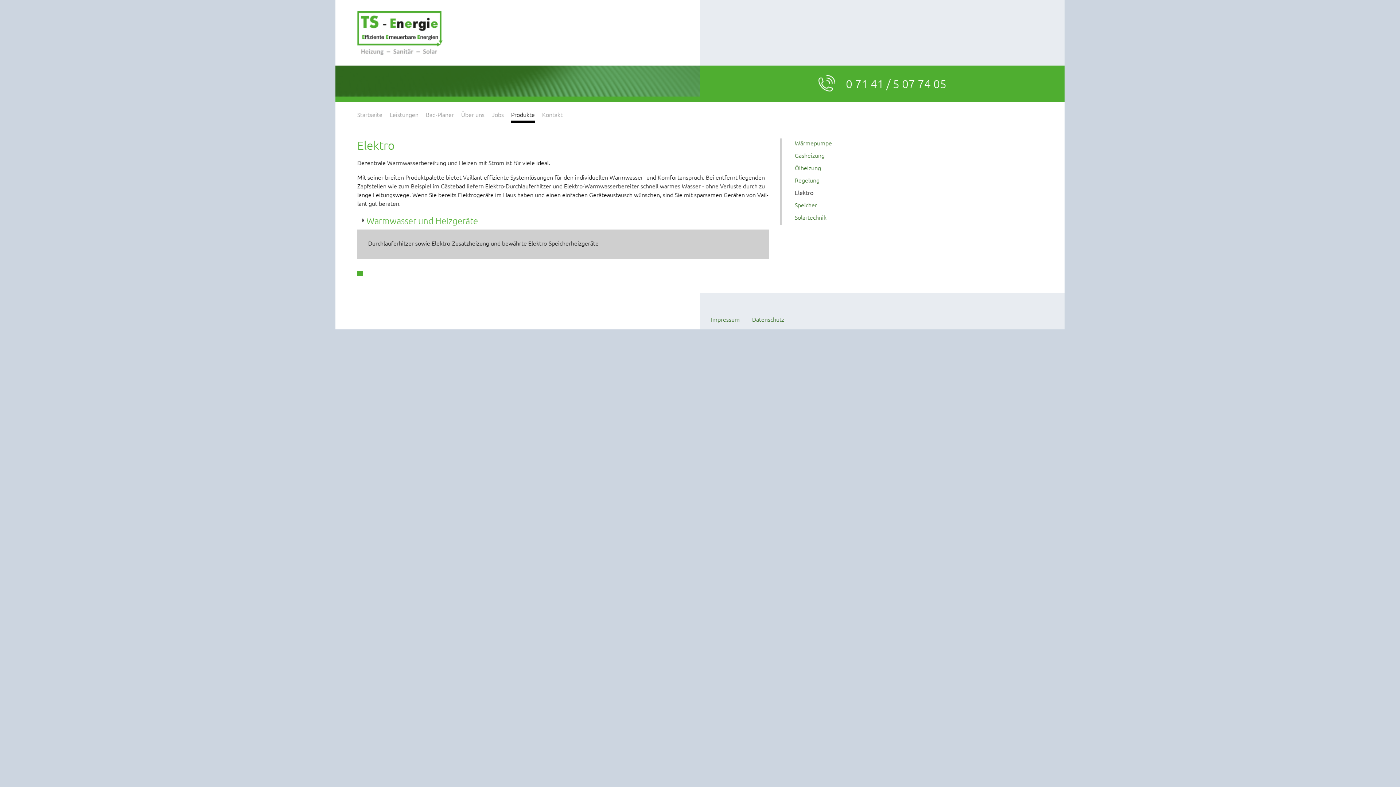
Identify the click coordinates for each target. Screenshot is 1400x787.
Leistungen (404, 114)
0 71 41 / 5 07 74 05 (896, 84)
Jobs (498, 114)
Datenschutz (768, 319)
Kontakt (552, 114)
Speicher (806, 205)
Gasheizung (810, 155)
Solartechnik (811, 217)
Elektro (804, 192)
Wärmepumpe (813, 143)
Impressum (725, 319)
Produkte (523, 114)
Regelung (807, 180)
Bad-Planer (440, 114)
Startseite (369, 114)
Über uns (473, 114)
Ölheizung (808, 168)
